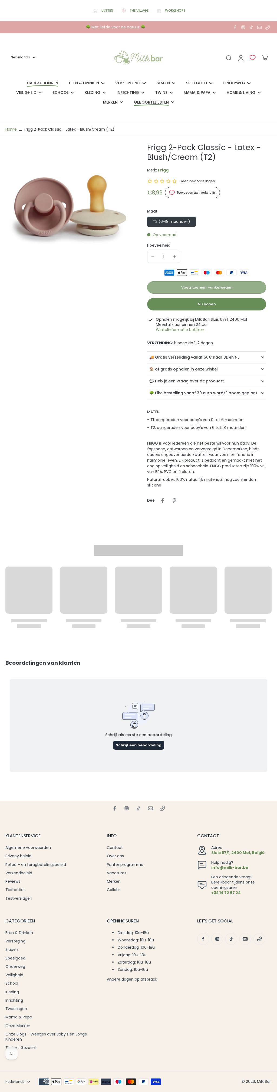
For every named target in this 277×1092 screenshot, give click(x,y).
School (11, 983)
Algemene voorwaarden (28, 847)
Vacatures (116, 873)
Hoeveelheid (158, 245)
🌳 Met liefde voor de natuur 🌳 (115, 27)
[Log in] (240, 58)
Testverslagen (18, 898)
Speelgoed (15, 958)
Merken (114, 881)
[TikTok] (251, 27)
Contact (115, 847)
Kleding (12, 992)
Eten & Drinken (19, 932)
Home (11, 129)
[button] (206, 287)
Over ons (115, 856)
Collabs (114, 889)
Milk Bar (264, 1081)
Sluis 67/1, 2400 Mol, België (238, 852)
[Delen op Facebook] (163, 501)
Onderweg (15, 966)
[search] (229, 57)
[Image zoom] (67, 205)
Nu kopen (207, 304)
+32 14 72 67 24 (226, 892)
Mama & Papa (18, 1017)
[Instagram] (243, 27)
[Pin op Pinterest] (174, 501)
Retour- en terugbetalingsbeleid (35, 864)
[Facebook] (235, 27)
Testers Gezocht (21, 1047)
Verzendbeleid (18, 873)
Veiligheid (14, 975)
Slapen (11, 949)
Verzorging (15, 941)
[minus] (152, 256)
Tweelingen (16, 1008)
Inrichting (14, 1000)
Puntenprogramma (125, 864)
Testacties (15, 889)
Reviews (12, 881)
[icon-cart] (265, 57)
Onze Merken (17, 1025)
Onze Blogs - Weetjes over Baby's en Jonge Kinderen (46, 1037)
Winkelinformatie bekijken (180, 329)
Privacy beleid (18, 856)
